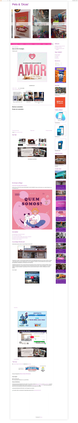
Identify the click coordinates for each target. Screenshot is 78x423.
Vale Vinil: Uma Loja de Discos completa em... (60, 250)
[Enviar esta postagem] (18, 88)
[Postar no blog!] (21, 88)
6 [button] (41, 39)
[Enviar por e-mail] (20, 88)
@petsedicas (16, 307)
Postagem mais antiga (49, 130)
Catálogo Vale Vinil (58, 47)
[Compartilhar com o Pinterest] (23, 88)
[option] (26, 23)
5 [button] (40, 39)
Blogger (41, 417)
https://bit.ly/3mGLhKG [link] (37, 390)
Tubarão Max (58, 55)
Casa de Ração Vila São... (61, 260)
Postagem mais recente (15, 130)
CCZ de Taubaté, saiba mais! (17, 235)
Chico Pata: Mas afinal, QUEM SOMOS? (19, 185)
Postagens (57, 63)
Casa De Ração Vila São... (61, 187)
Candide (57, 56)
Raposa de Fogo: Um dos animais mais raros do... (61, 229)
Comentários (58, 64)
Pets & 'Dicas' (20, 4)
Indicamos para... (60, 207)
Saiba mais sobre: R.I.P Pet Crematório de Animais (20, 237)
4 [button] (39, 39)
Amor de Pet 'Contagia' (18, 89)
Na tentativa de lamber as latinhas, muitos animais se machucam (22, 236)
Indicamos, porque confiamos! (17, 239)
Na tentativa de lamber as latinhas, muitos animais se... (61, 197)
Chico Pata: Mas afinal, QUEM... (61, 217)
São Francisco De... (61, 270)
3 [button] (38, 39)
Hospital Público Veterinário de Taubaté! (19, 234)
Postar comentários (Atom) (18, 132)
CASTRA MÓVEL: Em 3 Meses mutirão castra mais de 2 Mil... (61, 280)
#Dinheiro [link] (29, 373)
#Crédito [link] (23, 373)
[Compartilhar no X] (22, 88)
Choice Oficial (58, 54)
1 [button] (36, 39)
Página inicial (32, 130)
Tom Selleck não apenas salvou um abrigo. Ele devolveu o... (60, 239)
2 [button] (37, 39)
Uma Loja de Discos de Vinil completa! (60, 49)
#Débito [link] (21, 373)
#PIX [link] (26, 373)
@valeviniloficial (16, 359)
